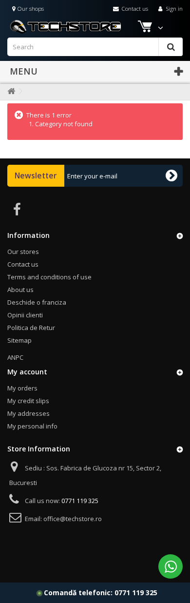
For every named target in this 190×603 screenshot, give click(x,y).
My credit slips (28, 400)
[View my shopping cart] (145, 28)
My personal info (32, 426)
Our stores (23, 251)
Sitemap (19, 340)
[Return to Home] (9, 91)
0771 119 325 (135, 592)
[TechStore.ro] (92, 26)
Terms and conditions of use (49, 276)
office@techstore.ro (72, 518)
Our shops (30, 8)
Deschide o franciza (36, 302)
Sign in (173, 8)
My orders (22, 388)
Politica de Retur (31, 327)
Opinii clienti (25, 315)
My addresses (28, 413)
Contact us (134, 8)
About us (20, 289)
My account (27, 371)
